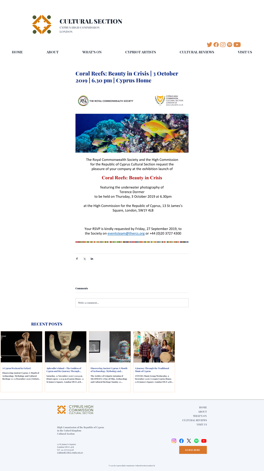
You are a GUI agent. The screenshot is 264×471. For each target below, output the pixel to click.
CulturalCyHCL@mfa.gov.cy (70, 452)
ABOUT (202, 411)
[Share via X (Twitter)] (84, 258)
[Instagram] (174, 441)
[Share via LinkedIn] (91, 258)
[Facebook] (181, 441)
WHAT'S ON (200, 416)
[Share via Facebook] (76, 258)
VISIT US (202, 424)
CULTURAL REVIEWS (194, 420)
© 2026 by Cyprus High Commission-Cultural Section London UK (132, 466)
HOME (203, 407)
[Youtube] (204, 441)
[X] (189, 441)
